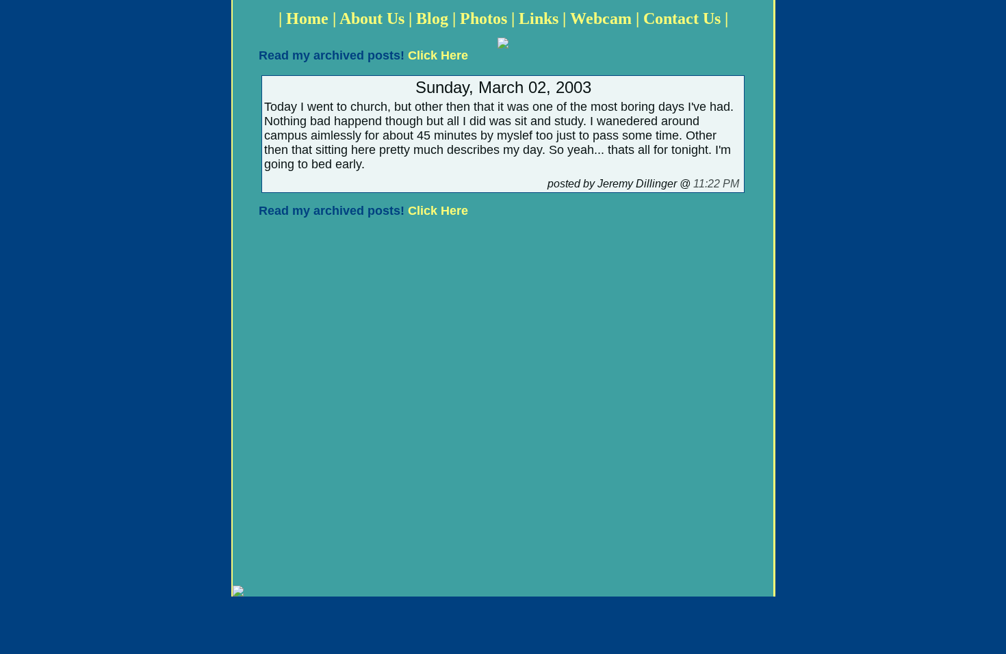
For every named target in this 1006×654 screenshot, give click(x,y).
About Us (371, 18)
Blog (432, 18)
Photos (483, 18)
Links (538, 18)
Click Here (438, 55)
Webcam (601, 18)
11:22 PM (716, 183)
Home (307, 18)
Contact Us (682, 18)
